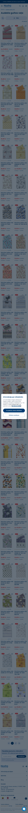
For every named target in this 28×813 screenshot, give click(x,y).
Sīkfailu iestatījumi (14, 415)
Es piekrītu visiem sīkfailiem (14, 410)
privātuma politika (16, 406)
